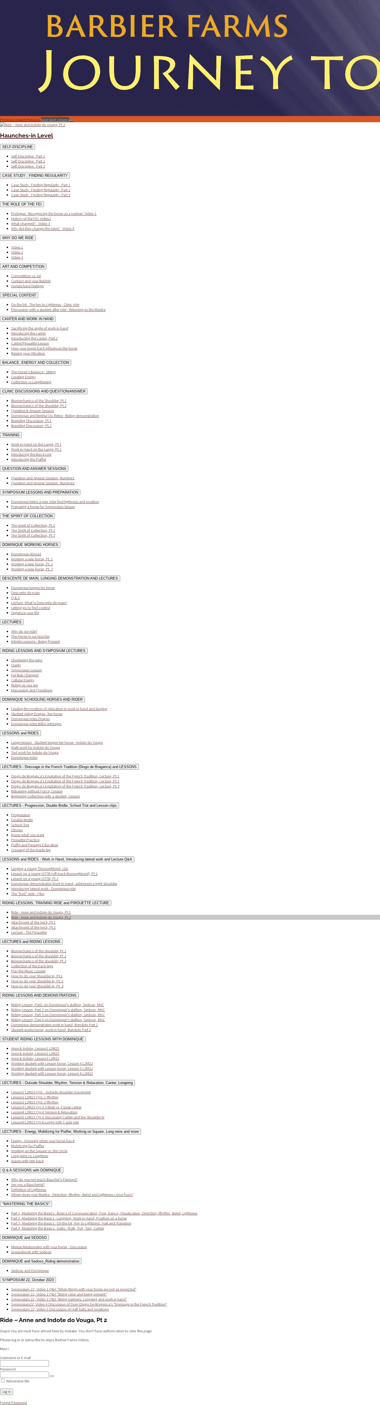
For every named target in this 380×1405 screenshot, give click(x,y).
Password (8, 1369)
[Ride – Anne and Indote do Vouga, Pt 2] (32, 124)
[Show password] (52, 1376)
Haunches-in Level (26, 135)
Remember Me (17, 1381)
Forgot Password (13, 1402)
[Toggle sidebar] (71, 121)
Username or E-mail (15, 1357)
